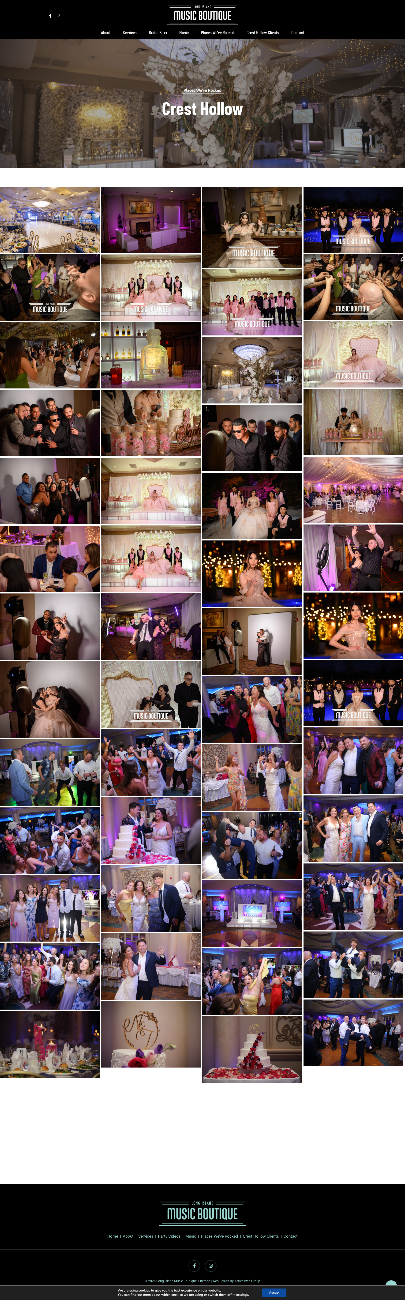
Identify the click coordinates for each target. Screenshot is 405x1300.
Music (190, 1236)
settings (242, 1295)
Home (112, 1236)
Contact (291, 1236)
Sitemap (204, 1281)
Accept (274, 1292)
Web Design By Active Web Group (236, 1281)
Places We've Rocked (202, 90)
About (128, 1236)
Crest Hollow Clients (261, 1236)
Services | (148, 1236)
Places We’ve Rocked (219, 1236)
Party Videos (169, 1236)
